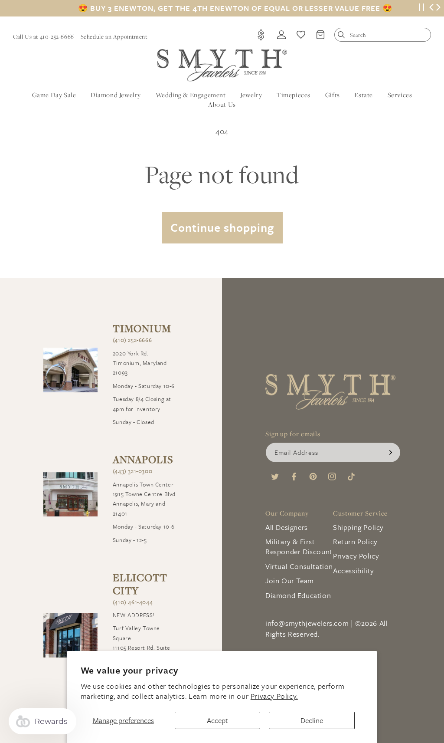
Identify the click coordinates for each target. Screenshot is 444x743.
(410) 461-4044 (133, 602)
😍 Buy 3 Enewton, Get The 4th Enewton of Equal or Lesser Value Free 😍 (235, 8)
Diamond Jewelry (116, 94)
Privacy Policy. (274, 695)
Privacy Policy (356, 555)
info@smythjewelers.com (307, 623)
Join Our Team (289, 580)
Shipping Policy (358, 527)
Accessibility (353, 570)
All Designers (286, 527)
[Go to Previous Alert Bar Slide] (431, 8)
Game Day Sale (54, 94)
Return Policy (355, 541)
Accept (217, 720)
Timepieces (293, 94)
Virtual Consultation (299, 566)
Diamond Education (298, 595)
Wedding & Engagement (191, 94)
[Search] (343, 36)
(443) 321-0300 (132, 471)
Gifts (332, 94)
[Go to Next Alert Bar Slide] (438, 8)
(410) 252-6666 (132, 339)
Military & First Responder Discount (299, 546)
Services (400, 94)
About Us (222, 104)
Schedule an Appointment (114, 36)
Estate (363, 94)
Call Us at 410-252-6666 (43, 36)
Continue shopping (222, 227)
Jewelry (251, 94)
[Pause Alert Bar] (421, 8)
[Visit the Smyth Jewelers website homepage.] (222, 65)
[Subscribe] (390, 452)
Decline (311, 720)
